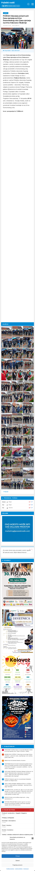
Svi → (31, 810)
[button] (32, 838)
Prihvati (18, 856)
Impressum (26, 868)
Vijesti (6, 13)
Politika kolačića (10, 868)
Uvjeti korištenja (19, 868)
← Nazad (5, 491)
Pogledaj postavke (17, 865)
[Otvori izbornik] (32, 4)
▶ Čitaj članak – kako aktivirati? (11, 50)
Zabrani (18, 860)
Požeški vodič (8, 2)
